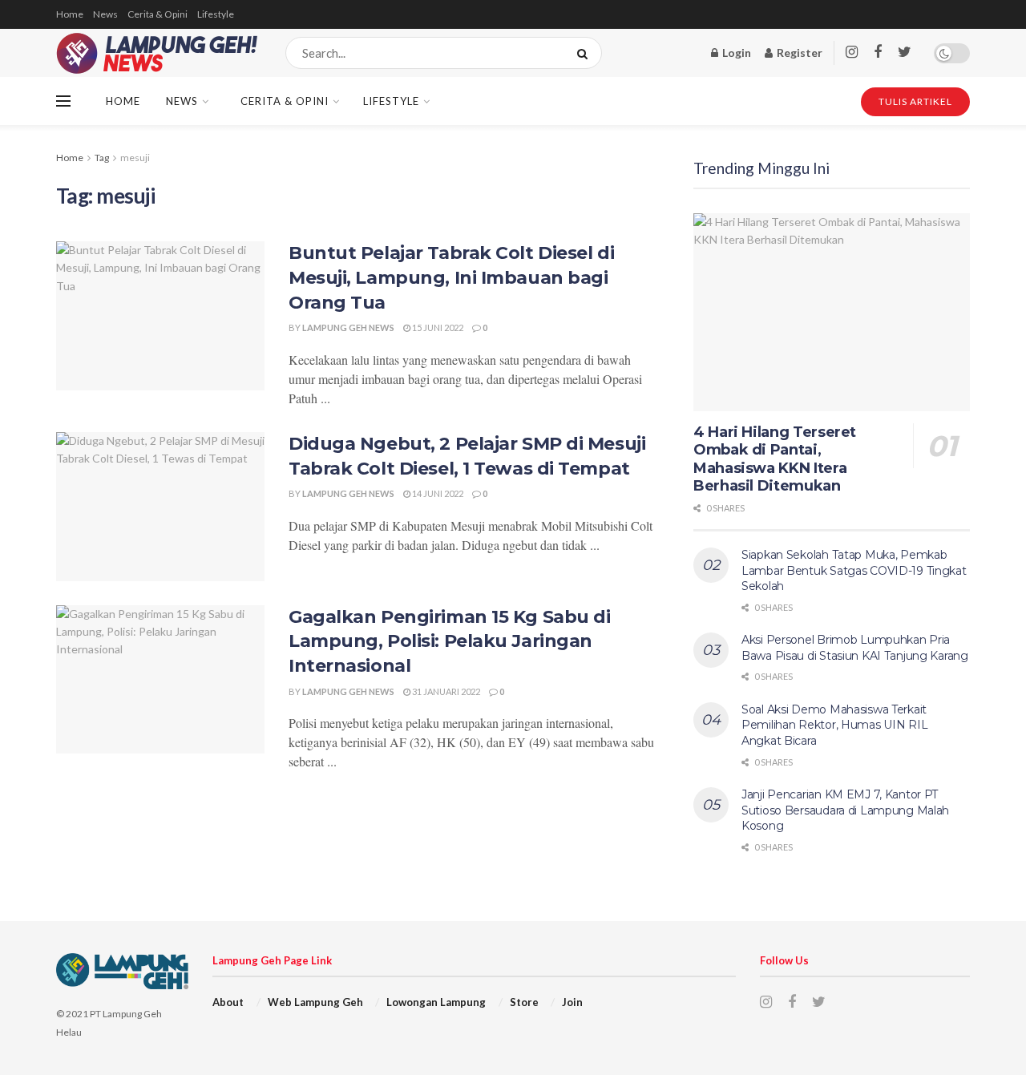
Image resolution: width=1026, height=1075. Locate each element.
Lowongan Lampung (436, 1002)
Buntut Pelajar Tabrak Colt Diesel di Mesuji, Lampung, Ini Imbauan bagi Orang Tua (451, 277)
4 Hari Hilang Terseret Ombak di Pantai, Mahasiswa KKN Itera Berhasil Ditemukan (774, 459)
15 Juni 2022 (436, 327)
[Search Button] (585, 53)
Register (798, 52)
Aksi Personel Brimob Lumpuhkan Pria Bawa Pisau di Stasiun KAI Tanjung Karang (854, 647)
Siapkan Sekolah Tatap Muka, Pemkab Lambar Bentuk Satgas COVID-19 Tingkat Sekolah (854, 570)
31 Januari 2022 (445, 691)
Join (572, 1002)
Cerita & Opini (157, 14)
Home (69, 14)
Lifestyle (215, 14)
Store (524, 1002)
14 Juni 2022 (436, 493)
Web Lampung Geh (315, 1002)
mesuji (135, 158)
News (105, 14)
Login (735, 52)
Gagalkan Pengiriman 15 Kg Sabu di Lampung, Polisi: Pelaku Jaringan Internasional (449, 641)
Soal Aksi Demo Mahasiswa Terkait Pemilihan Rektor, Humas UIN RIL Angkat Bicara (834, 725)
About (228, 1002)
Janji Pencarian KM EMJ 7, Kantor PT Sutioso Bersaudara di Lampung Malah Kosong (845, 810)
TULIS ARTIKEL (915, 101)
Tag (102, 158)
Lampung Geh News (348, 327)
